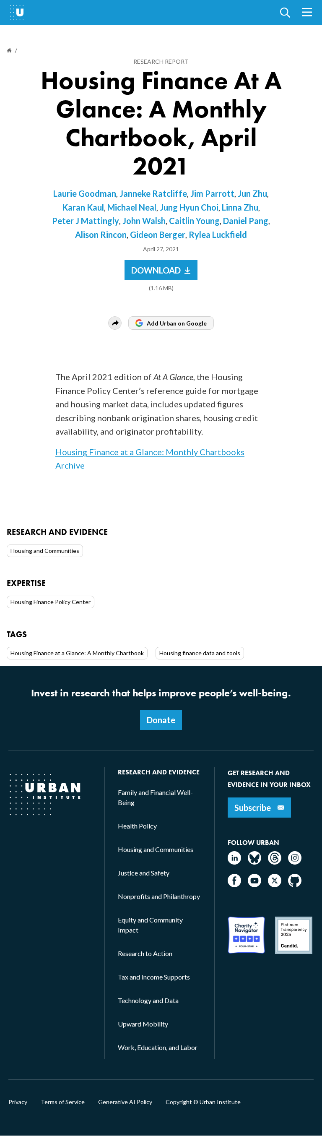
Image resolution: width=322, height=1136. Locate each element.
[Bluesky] (254, 862)
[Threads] (274, 862)
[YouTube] (254, 884)
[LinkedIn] (234, 862)
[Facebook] (234, 884)
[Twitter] (274, 884)
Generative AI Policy (125, 1102)
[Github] (294, 884)
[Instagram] (294, 862)
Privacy (17, 1102)
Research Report (161, 61)
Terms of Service (63, 1102)
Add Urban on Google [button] (177, 323)
